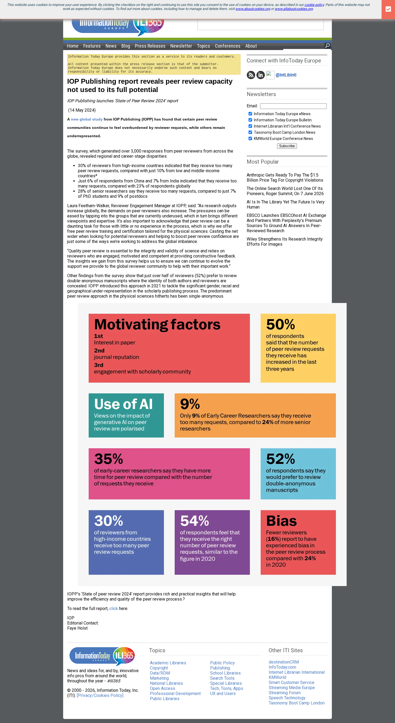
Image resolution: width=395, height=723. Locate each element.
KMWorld (277, 677)
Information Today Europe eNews (282, 114)
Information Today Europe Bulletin (283, 120)
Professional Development (175, 693)
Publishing (220, 668)
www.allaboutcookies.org (294, 9)
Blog (125, 46)
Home (72, 46)
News (111, 46)
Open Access (162, 688)
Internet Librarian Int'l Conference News (287, 126)
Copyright (159, 668)
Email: (252, 105)
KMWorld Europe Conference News (283, 138)
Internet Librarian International (297, 672)
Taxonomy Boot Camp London (297, 703)
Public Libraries (164, 698)
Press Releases (150, 46)
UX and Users (223, 693)
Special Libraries (226, 683)
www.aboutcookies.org (252, 9)
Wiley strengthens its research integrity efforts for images (285, 242)
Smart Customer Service (291, 682)
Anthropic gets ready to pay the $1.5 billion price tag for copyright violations (285, 177)
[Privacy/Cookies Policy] (100, 695)
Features (92, 46)
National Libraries (166, 683)
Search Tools (222, 678)
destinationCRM (284, 662)
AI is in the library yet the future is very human (286, 204)
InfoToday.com (282, 667)
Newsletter (181, 46)
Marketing (159, 678)
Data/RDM (160, 673)
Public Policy (222, 662)
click (114, 608)
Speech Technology (287, 697)
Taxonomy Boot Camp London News (284, 132)
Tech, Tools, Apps (226, 688)
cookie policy (314, 5)
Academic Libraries (168, 662)
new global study (87, 119)
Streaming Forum (285, 692)
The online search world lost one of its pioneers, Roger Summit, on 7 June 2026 (285, 191)
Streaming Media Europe (292, 687)
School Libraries (225, 673)
